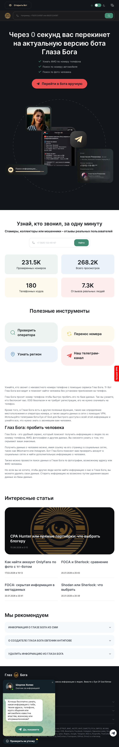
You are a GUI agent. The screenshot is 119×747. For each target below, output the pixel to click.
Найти (81, 242)
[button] (52, 682)
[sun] (92, 5)
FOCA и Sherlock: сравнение (84, 562)
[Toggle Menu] (112, 5)
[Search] (109, 15)
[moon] (104, 5)
